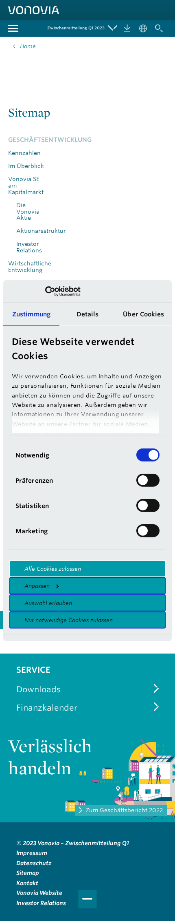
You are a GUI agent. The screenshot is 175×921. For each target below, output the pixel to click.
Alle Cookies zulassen (52, 568)
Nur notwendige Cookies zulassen (68, 620)
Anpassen (37, 586)
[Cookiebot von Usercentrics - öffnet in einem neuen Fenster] (45, 291)
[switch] (148, 480)
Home (28, 46)
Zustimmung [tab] (31, 314)
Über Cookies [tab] (143, 314)
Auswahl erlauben (48, 603)
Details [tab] (88, 314)
